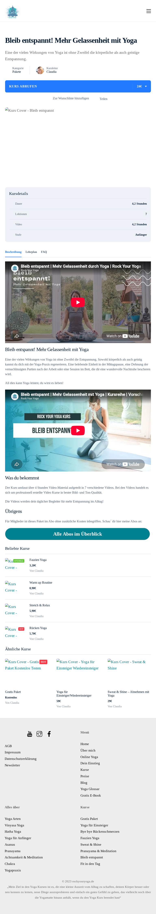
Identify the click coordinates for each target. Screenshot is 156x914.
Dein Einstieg (90, 763)
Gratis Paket (13, 692)
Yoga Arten (13, 819)
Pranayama (13, 851)
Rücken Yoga (38, 628)
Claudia (51, 71)
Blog (83, 783)
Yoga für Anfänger (18, 838)
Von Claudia (12, 702)
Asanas (10, 844)
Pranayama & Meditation (98, 851)
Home (84, 744)
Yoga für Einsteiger (94, 825)
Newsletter (12, 765)
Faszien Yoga (38, 560)
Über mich (87, 750)
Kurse (84, 770)
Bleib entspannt (91, 857)
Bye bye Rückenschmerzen (99, 831)
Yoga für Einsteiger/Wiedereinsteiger (73, 693)
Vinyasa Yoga (14, 825)
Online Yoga (89, 757)
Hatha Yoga (13, 831)
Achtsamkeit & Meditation (24, 857)
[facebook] (49, 733)
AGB (8, 746)
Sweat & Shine (90, 844)
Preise (84, 776)
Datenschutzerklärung (21, 759)
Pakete (16, 71)
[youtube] (30, 733)
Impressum (13, 752)
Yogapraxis (13, 870)
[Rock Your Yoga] (13, 10)
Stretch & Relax (39, 605)
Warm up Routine (40, 582)
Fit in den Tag (90, 864)
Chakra (10, 864)
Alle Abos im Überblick (77, 534)
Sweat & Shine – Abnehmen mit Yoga (128, 693)
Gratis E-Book (90, 795)
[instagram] (39, 733)
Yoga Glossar (90, 789)
